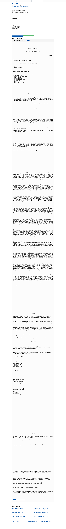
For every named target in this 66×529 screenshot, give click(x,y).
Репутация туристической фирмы (17, 509)
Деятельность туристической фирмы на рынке (41, 513)
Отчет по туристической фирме (45, 521)
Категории (13, 3)
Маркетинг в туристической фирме (17, 512)
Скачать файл (28, 40)
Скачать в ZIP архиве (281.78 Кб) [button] (17, 36)
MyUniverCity (17, 526)
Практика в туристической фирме (31, 521)
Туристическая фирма (15, 521)
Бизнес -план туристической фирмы (17, 508)
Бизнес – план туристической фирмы (17, 513)
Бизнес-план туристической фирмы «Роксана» (41, 516)
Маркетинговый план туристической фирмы (40, 509)
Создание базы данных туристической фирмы (19, 515)
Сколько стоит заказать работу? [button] (29, 36)
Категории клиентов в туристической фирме (40, 515)
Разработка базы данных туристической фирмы (41, 512)
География (16, 3)
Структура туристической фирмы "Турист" (18, 516)
